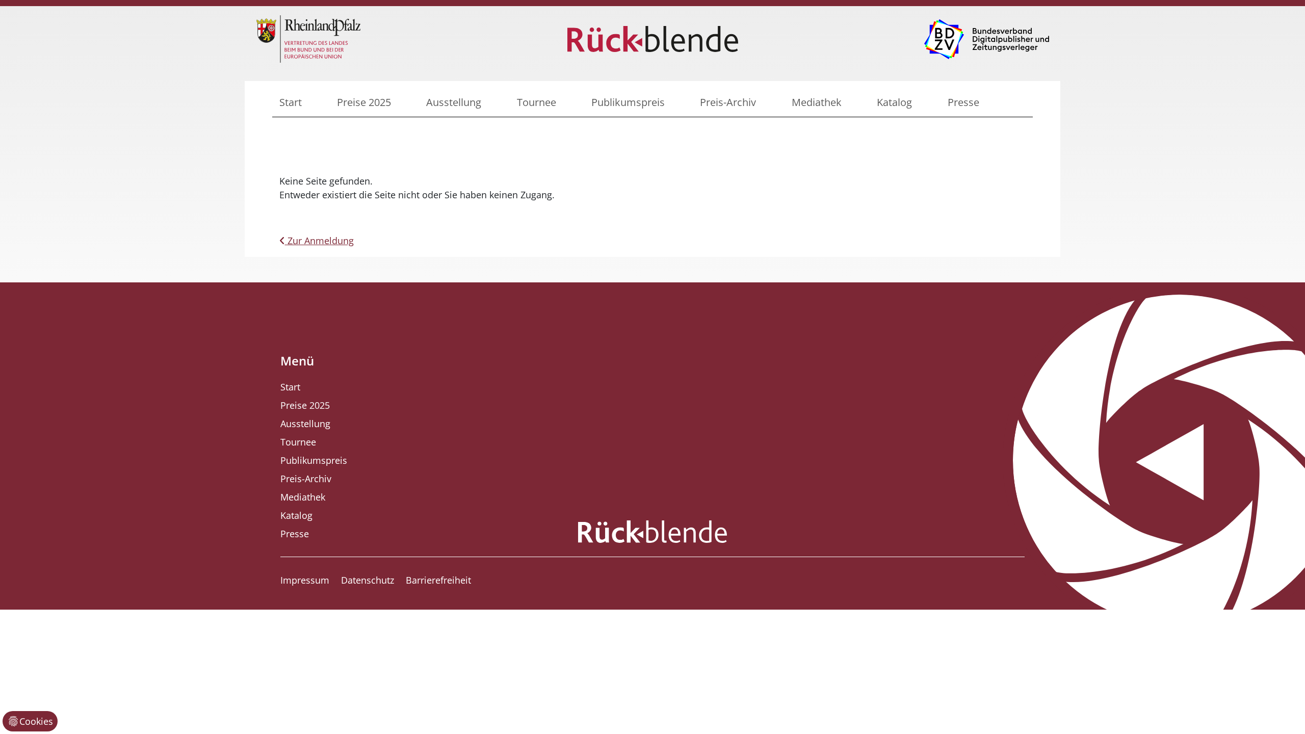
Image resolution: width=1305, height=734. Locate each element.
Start (290, 102)
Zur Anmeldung (319, 240)
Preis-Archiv (728, 102)
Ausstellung (453, 102)
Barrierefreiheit (438, 580)
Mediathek (817, 102)
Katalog (894, 102)
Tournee (536, 102)
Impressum (304, 580)
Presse (963, 102)
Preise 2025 (364, 102)
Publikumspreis (628, 102)
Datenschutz (367, 580)
